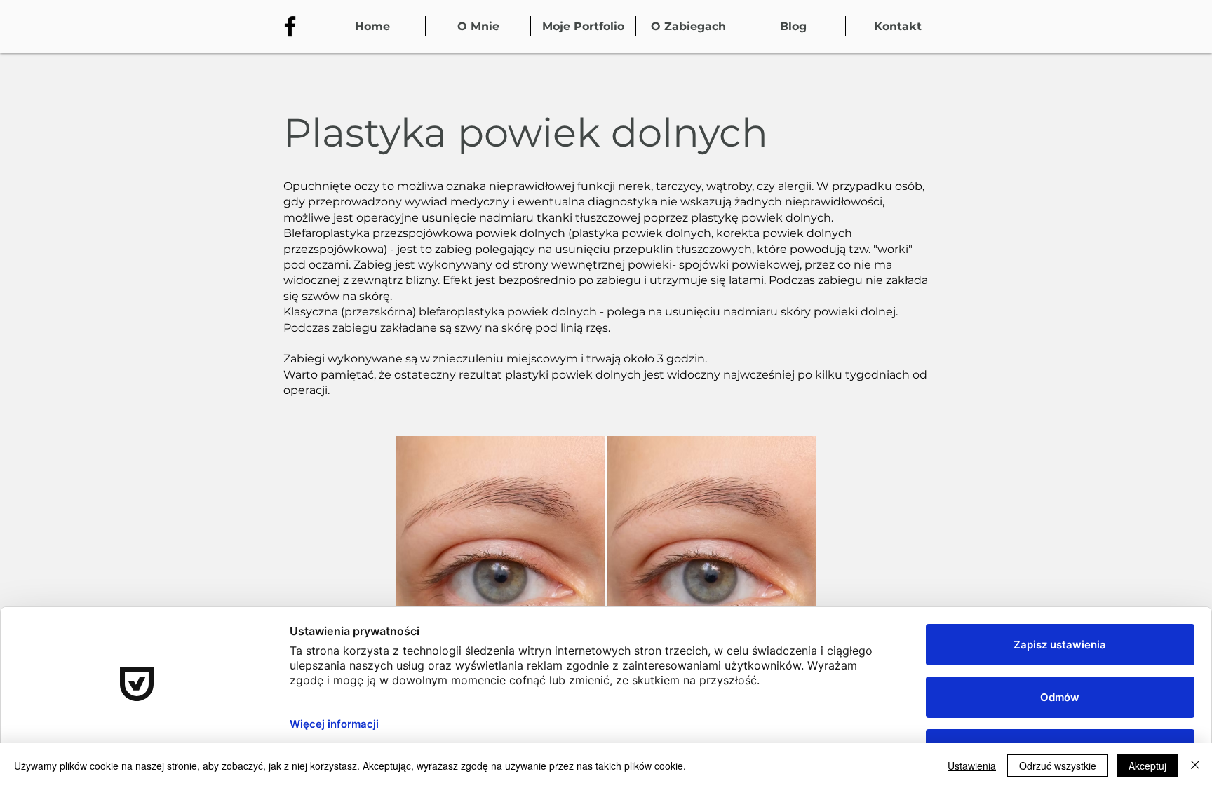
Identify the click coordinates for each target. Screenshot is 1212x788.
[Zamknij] (1195, 765)
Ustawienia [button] (972, 766)
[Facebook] (290, 26)
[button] (688, 26)
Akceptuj (1147, 766)
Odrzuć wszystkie (1057, 766)
